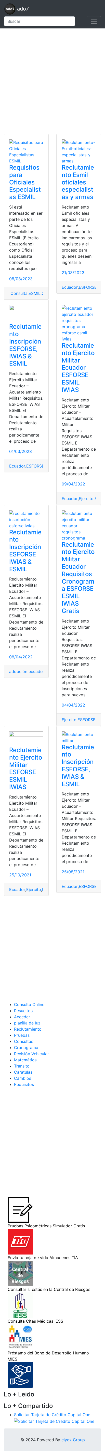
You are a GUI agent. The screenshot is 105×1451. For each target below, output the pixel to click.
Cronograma (26, 1047)
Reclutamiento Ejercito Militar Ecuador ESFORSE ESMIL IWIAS (78, 367)
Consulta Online (29, 1004)
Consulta (18, 293)
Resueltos (23, 1010)
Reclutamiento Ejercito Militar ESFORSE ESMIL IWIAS (25, 768)
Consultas (23, 1041)
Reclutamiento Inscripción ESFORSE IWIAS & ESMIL (25, 550)
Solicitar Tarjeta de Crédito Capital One (52, 1414)
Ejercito (86, 498)
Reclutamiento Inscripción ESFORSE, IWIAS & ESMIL (25, 345)
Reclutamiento (28, 1029)
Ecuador (70, 287)
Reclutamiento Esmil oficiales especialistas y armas (78, 182)
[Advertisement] (52, 81)
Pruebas (22, 1035)
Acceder (22, 1016)
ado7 (22, 9)
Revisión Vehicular (31, 1053)
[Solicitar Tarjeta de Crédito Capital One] (54, 1420)
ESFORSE (35, 466)
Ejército (33, 889)
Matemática (25, 1059)
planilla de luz (27, 1022)
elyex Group (73, 1439)
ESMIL (35, 293)
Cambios (22, 1078)
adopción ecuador (26, 671)
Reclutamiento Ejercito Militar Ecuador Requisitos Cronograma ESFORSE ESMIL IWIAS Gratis (78, 578)
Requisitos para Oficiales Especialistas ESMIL (25, 182)
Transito (22, 1066)
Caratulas (23, 1072)
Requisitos (24, 1084)
